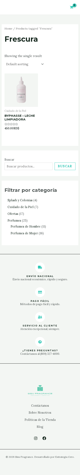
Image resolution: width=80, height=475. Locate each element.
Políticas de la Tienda (40, 420)
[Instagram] (36, 438)
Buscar (9, 159)
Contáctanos (40, 405)
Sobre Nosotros (40, 412)
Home (8, 28)
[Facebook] (44, 438)
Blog (40, 427)
